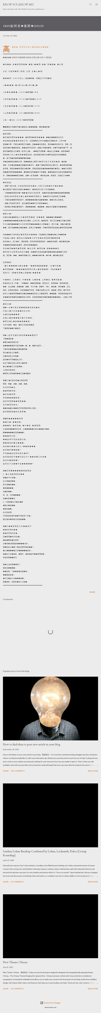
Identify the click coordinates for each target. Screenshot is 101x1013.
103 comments (18, 771)
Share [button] (92, 592)
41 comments (17, 882)
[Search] (90, 4)
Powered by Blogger (52, 1003)
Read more (93, 771)
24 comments (17, 989)
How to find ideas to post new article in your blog (31, 744)
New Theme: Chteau (15, 962)
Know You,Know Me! (18, 4)
